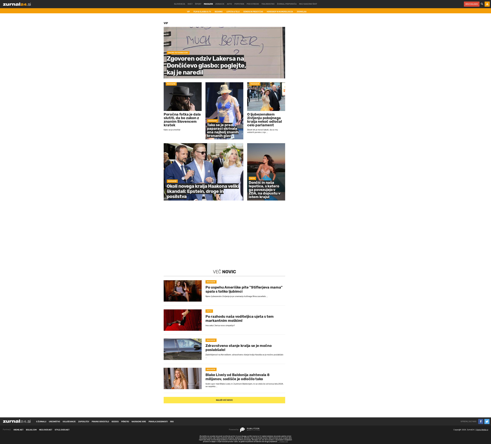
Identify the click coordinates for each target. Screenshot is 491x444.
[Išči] (482, 4)
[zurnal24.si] (17, 4)
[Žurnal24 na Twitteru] (486, 421)
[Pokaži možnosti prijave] (487, 4)
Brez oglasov (471, 4)
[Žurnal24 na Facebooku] (480, 421)
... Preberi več (283, 441)
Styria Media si (482, 429)
